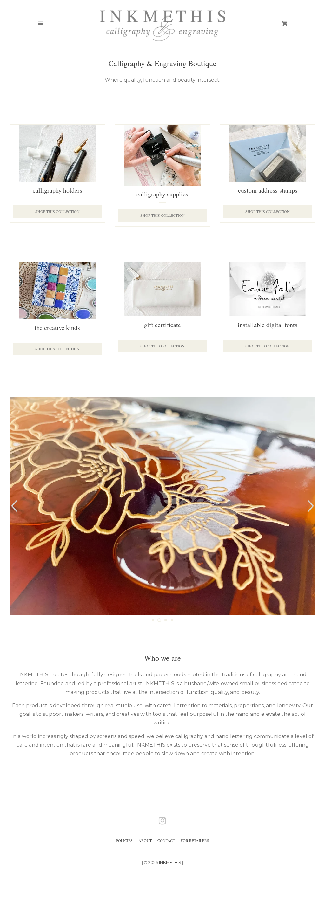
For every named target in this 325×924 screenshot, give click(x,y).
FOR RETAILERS (195, 840)
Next (311, 506)
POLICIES (124, 840)
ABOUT (145, 840)
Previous (13, 506)
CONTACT (166, 840)
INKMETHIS (170, 862)
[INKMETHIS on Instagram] (162, 822)
